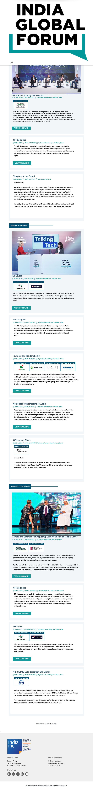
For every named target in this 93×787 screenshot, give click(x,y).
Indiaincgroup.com (54, 761)
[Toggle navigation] (11, 62)
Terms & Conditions (14, 763)
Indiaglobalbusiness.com (56, 763)
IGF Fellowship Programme (16, 766)
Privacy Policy (12, 761)
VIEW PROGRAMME (21, 128)
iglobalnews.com (54, 766)
